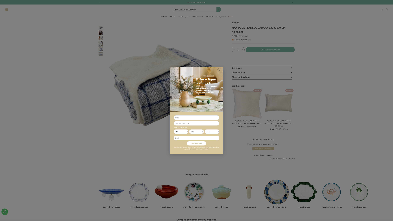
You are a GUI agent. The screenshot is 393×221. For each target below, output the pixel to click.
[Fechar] (219, 70)
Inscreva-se (196, 143)
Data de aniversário (180, 128)
